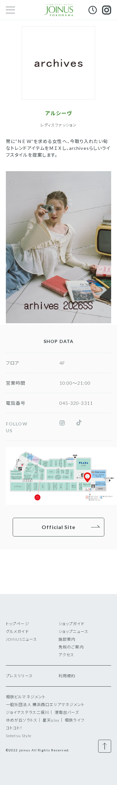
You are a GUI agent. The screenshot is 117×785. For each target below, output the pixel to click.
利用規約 (66, 675)
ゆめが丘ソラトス (21, 720)
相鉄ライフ (74, 720)
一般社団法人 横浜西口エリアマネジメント (45, 704)
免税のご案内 (71, 647)
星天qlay (51, 720)
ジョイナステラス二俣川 (27, 712)
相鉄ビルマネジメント (26, 696)
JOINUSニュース (21, 639)
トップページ (17, 623)
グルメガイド (17, 631)
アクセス (66, 654)
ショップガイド (71, 623)
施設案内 (66, 639)
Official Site (58, 527)
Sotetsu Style (19, 735)
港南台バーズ (67, 712)
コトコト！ (14, 727)
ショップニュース (73, 631)
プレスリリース (19, 675)
